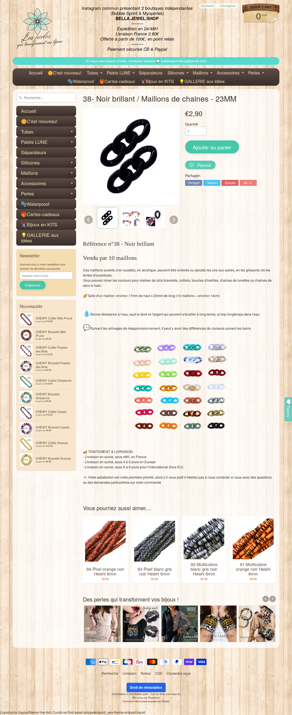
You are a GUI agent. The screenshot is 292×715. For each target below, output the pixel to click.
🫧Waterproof (81, 81)
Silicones (179, 73)
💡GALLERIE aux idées (202, 81)
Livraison (129, 673)
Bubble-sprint (141, 694)
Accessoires (231, 73)
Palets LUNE (121, 73)
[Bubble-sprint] (39, 28)
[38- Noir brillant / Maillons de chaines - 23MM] (107, 218)
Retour (146, 673)
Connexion (207, 5)
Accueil (35, 73)
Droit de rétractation (146, 687)
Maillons (203, 73)
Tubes (95, 73)
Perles (256, 73)
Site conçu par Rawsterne (146, 697)
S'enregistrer (228, 5)
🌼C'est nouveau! (64, 73)
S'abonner (32, 285)
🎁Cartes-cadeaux (117, 81)
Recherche (110, 673)
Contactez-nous (179, 673)
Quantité (191, 124)
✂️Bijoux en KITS (157, 81)
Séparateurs (150, 73)
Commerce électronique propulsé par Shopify (146, 701)
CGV (158, 673)
